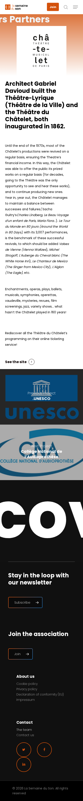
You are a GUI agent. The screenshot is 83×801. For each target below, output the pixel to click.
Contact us (25, 735)
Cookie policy (27, 684)
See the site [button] (16, 361)
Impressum (25, 700)
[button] (75, 7)
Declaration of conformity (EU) (40, 694)
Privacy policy (26, 689)
